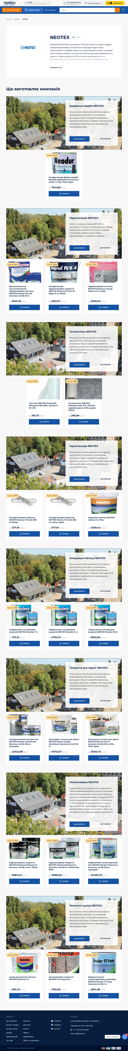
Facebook (57, 1021)
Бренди (9, 1033)
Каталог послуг (12, 1029)
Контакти (26, 1021)
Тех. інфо (9, 1040)
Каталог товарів (12, 1025)
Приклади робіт (12, 1037)
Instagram (57, 1025)
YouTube (57, 1029)
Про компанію (11, 1021)
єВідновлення (117, 3)
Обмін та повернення (31, 1040)
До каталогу (79, 139)
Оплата (26, 1029)
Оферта (26, 1033)
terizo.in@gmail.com (94, 3)
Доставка (26, 1025)
